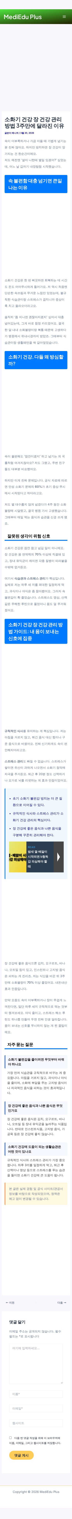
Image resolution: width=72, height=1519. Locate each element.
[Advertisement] (36, 74)
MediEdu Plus (23, 16)
